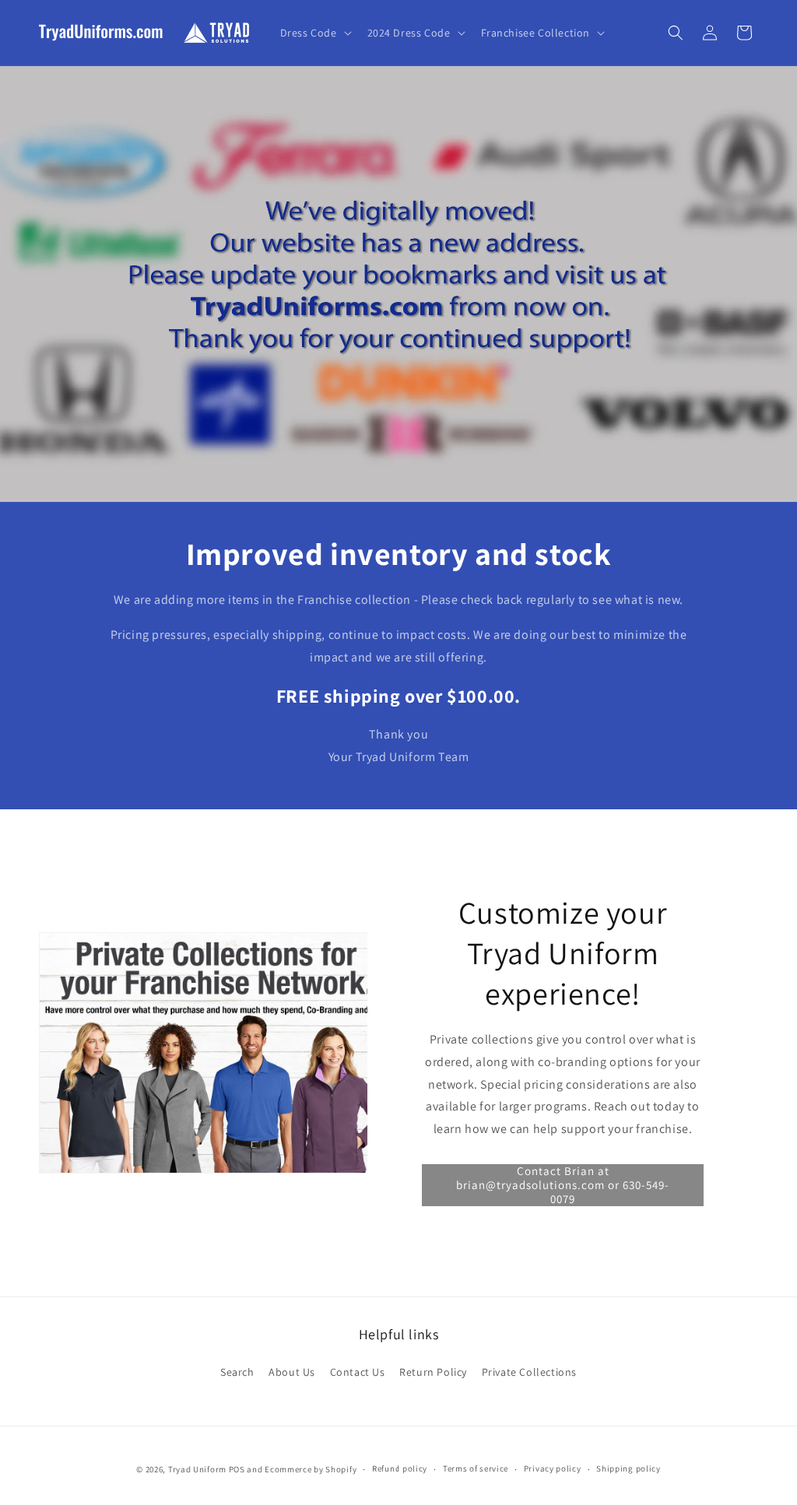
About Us (292, 1372)
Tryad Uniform (197, 1469)
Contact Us (357, 1372)
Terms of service (475, 1468)
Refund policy (399, 1468)
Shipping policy (628, 1468)
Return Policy (433, 1372)
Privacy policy (552, 1468)
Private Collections (529, 1372)
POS (237, 1469)
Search (237, 1372)
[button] (314, 32)
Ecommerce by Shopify (310, 1469)
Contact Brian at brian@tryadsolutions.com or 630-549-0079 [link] (562, 1185)
